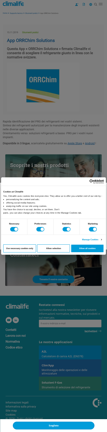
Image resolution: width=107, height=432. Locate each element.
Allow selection (53, 248)
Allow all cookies (87, 248)
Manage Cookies (90, 239)
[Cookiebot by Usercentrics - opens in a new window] (91, 181)
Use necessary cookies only (19, 248)
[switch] (40, 229)
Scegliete (54, 425)
